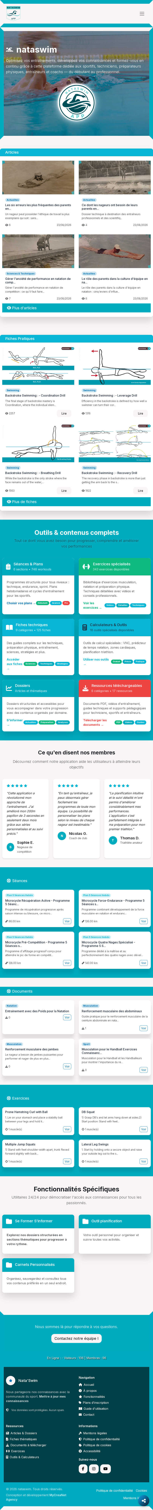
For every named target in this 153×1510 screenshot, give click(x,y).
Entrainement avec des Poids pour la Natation (37, 1011)
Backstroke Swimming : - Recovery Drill (109, 473)
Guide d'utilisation (96, 1408)
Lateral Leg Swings (95, 1144)
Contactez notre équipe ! (76, 1338)
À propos (90, 1391)
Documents (22, 991)
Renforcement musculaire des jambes (31, 1049)
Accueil (89, 1385)
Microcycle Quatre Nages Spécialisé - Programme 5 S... (108, 944)
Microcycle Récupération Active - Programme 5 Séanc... (37, 902)
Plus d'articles (24, 308)
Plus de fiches (24, 501)
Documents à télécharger (28, 1445)
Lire (64, 413)
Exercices (20, 1098)
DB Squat (88, 1112)
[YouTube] (105, 1468)
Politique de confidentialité (101, 1439)
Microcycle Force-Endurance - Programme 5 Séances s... (113, 902)
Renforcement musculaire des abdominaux (112, 1011)
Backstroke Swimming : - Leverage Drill (109, 395)
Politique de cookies (97, 1445)
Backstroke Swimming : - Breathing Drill (33, 473)
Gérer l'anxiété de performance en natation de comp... (38, 280)
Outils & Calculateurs (24, 1457)
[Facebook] (83, 1468)
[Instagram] (94, 1468)
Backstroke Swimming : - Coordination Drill (35, 395)
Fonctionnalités (94, 1397)
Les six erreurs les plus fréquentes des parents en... (38, 206)
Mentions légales (95, 1433)
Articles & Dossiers (23, 1433)
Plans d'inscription (96, 1402)
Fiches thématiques (23, 1439)
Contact (88, 1414)
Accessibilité (91, 1451)
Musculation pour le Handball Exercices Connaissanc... (109, 1051)
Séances (19, 880)
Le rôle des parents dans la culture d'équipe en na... (115, 280)
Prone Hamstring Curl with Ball (26, 1112)
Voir (67, 921)
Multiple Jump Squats (20, 1144)
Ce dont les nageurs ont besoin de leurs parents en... (110, 206)
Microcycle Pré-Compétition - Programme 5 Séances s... (36, 944)
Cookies (141, 1490)
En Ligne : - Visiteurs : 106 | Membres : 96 (76, 1358)
